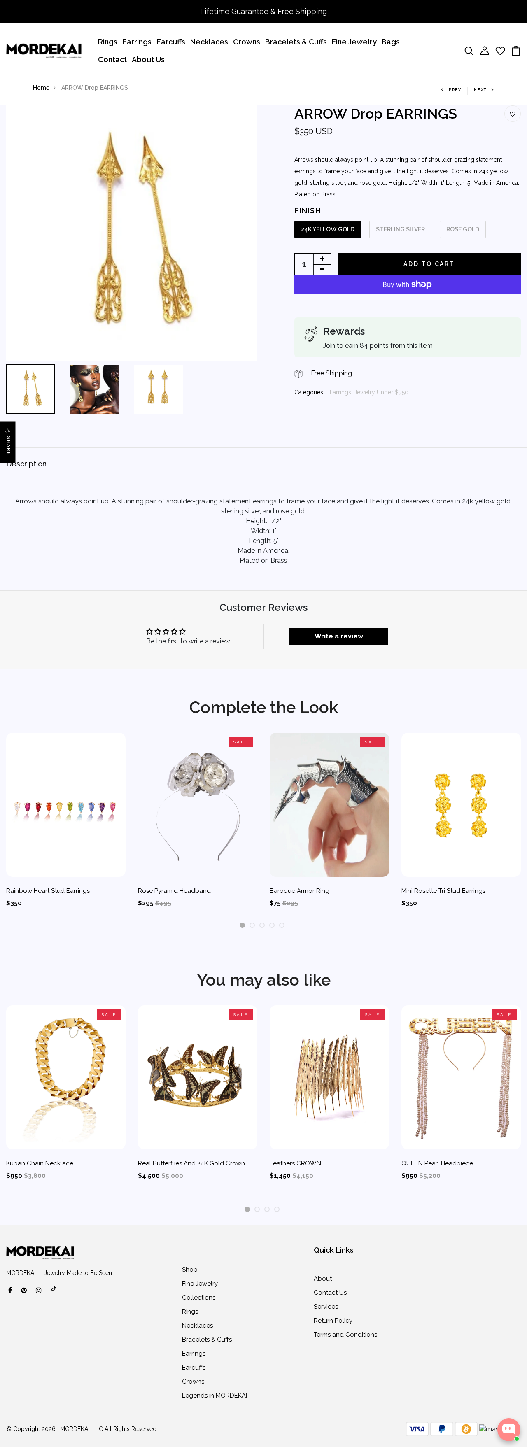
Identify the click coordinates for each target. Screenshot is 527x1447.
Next (480, 90)
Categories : (310, 392)
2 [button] (252, 925)
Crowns (246, 41)
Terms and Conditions (345, 1334)
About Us (148, 59)
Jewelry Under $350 (381, 392)
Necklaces (209, 41)
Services (326, 1306)
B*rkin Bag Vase (473, 1371)
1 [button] (242, 925)
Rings (107, 41)
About (323, 1278)
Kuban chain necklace (39, 1163)
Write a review (339, 636)
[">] (54, 1293)
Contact (112, 59)
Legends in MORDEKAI (214, 1395)
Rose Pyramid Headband (174, 891)
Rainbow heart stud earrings (48, 891)
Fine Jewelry (354, 41)
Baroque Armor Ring (299, 891)
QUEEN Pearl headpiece (437, 1163)
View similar (445, 1397)
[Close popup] (513, 1348)
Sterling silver (400, 229)
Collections (198, 1297)
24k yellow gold (327, 229)
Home (41, 87)
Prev (455, 90)
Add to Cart (429, 264)
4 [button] (272, 925)
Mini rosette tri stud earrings (443, 891)
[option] (131, 233)
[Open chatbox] (508, 1429)
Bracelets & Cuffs (296, 41)
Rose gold (462, 229)
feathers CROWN (295, 1163)
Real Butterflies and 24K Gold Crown (191, 1163)
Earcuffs (170, 41)
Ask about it (492, 1397)
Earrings (137, 41)
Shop (190, 1269)
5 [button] (282, 925)
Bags (391, 41)
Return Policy (333, 1320)
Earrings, (342, 392)
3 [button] (262, 925)
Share (8, 446)
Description (26, 463)
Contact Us (330, 1292)
